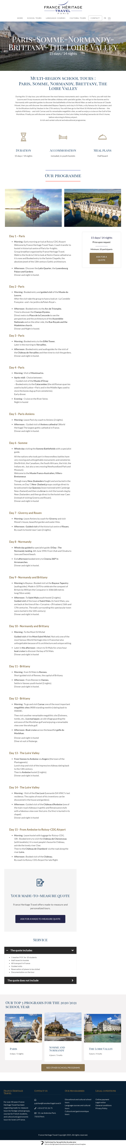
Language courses (55, 18)
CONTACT (95, 18)
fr (105, 18)
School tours (34, 18)
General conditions (103, 1105)
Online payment (102, 1099)
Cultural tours (78, 18)
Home (20, 18)
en (109, 18)
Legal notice (100, 1102)
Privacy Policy (101, 1108)
